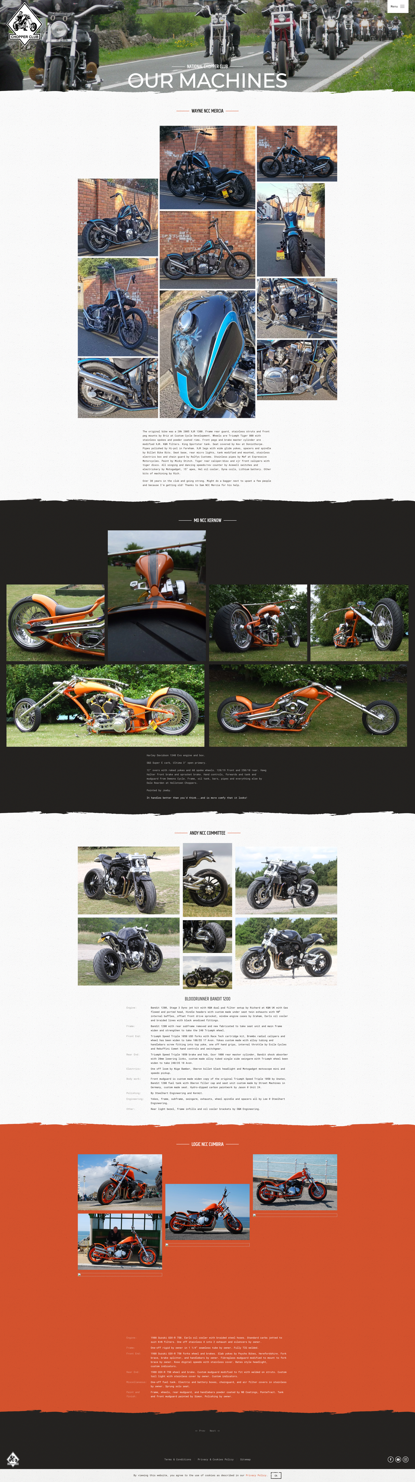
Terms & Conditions (177, 1459)
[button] (118, 217)
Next (213, 1430)
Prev (201, 1430)
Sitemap (245, 1459)
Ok (276, 1475)
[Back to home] (24, 24)
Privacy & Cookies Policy (216, 1459)
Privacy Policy (256, 1475)
